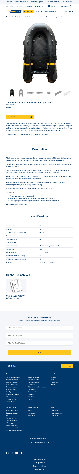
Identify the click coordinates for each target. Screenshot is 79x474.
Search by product (12, 413)
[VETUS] (14, 11)
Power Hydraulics (11, 402)
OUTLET (31, 397)
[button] (4, 53)
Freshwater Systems (12, 394)
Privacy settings (39, 463)
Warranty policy (11, 423)
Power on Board (33, 377)
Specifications (25, 134)
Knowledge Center (12, 410)
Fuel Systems (10, 392)
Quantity (8, 107)
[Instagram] (12, 453)
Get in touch (54, 410)
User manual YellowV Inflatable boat (15, 297)
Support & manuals (41, 134)
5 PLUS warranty (11, 420)
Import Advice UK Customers (15, 428)
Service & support (50, 11)
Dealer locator (55, 415)
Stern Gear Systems (12, 384)
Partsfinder (38, 11)
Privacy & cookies (40, 459)
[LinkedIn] (21, 453)
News (30, 410)
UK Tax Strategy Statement (14, 430)
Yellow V (53, 384)
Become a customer (57, 413)
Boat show (31, 415)
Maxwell (53, 377)
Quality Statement (11, 425)
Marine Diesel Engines (13, 377)
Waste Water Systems (13, 397)
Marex (52, 379)
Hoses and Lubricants (35, 392)
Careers (19, 6)
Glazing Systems (33, 382)
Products (29, 6)
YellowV (23, 17)
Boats (31, 17)
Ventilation (31, 384)
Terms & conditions (39, 466)
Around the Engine (12, 379)
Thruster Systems (11, 399)
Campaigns (31, 413)
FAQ (7, 415)
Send (39, 352)
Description (12, 134)
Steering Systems (33, 379)
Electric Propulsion (12, 382)
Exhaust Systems (11, 387)
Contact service (11, 418)
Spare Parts (32, 394)
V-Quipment (32, 389)
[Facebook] (7, 453)
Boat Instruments (11, 389)
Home (8, 17)
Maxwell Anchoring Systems (37, 387)
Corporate (9, 6)
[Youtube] (16, 453)
